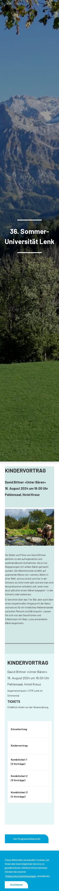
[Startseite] (13, 7)
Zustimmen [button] (16, 884)
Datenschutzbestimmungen (20, 876)
